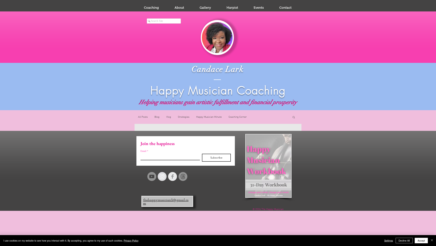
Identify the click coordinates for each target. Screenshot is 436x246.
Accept (421, 240)
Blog (156, 117)
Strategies (183, 117)
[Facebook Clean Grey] (172, 176)
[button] (293, 117)
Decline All (404, 240)
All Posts (143, 117)
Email (144, 150)
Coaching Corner (238, 117)
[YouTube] (151, 176)
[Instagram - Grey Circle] (162, 176)
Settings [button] (388, 240)
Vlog (168, 117)
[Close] (432, 240)
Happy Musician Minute (209, 117)
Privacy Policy (131, 240)
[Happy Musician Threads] (182, 176)
